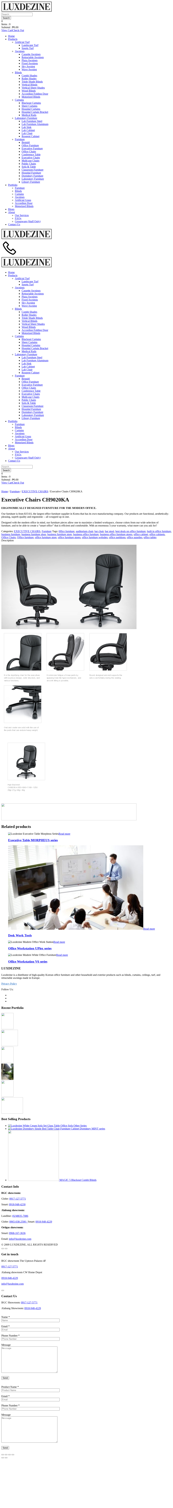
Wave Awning (29, 69)
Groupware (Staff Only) (28, 221)
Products (12, 39)
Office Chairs (29, 151)
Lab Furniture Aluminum (35, 124)
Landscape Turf (30, 45)
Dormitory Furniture (32, 175)
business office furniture (86, 534)
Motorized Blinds (31, 96)
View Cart (6, 30)
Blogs (11, 209)
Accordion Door (23, 203)
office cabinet (141, 534)
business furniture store (59, 534)
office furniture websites (95, 537)
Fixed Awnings (30, 63)
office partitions (117, 537)
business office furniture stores (116, 534)
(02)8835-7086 (20, 1215)
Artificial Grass (23, 200)
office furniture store (46, 537)
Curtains (19, 99)
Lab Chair (27, 133)
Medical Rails (29, 115)
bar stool (109, 531)
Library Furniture (31, 181)
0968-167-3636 (17, 1233)
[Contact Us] (6, 1248)
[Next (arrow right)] (6, 1457)
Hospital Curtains (31, 109)
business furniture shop (33, 534)
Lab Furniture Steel (32, 121)
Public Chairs (29, 163)
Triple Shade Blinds (32, 81)
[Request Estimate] (2, 1248)
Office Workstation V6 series (27, 961)
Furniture (20, 139)
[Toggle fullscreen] (9, 1454)
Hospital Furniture (31, 172)
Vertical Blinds (29, 84)
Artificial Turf (22, 42)
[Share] (6, 1454)
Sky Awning (28, 66)
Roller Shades (29, 78)
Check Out (18, 30)
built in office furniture (159, 531)
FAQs (18, 218)
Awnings (19, 51)
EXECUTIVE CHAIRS (35, 491)
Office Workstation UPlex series (30, 948)
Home (11, 36)
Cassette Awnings (31, 54)
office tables (150, 537)
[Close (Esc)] (2, 1454)
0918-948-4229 (43, 1221)
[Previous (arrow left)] (2, 1457)
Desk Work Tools (20, 935)
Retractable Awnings (33, 57)
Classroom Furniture (32, 169)
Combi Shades (29, 75)
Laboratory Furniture (26, 118)
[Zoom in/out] (12, 1454)
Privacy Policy (9, 983)
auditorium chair (84, 531)
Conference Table (31, 154)
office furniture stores (69, 537)
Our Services (22, 215)
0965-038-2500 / (18, 1221)
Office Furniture (30, 145)
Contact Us (14, 224)
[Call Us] (9, 255)
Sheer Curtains (29, 105)
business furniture (10, 534)
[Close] (2, 1290)
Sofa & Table (29, 166)
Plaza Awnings (30, 60)
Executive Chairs (31, 157)
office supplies (134, 537)
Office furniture (25, 537)
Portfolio (12, 184)
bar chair (99, 531)
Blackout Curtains (31, 102)
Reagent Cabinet (30, 136)
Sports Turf (28, 48)
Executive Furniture (32, 148)
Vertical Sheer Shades (33, 87)
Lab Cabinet (28, 130)
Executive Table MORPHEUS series (33, 840)
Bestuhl (26, 142)
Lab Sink (26, 127)
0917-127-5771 (17, 1198)
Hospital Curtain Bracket (35, 112)
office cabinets (157, 534)
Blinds (18, 72)
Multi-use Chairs (30, 160)
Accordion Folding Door (35, 93)
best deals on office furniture (130, 531)
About (11, 212)
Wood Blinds (29, 90)
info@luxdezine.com (20, 1238)
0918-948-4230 (17, 1204)
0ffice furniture (67, 531)
